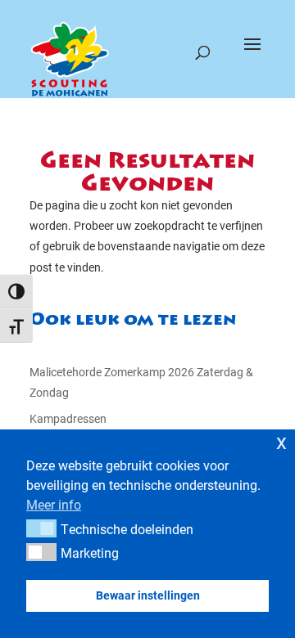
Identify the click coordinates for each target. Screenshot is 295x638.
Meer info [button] (53, 504)
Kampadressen (68, 418)
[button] (41, 528)
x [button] (281, 441)
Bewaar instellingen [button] (148, 595)
